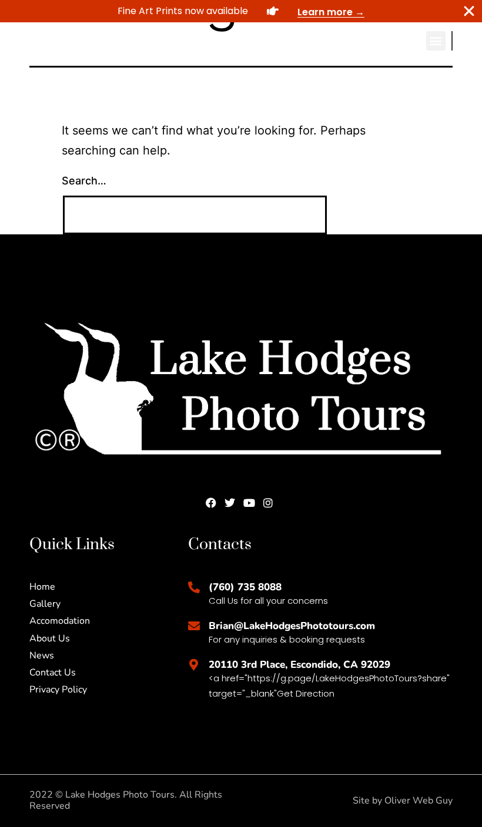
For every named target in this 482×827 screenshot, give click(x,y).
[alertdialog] (241, 11)
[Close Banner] (469, 11)
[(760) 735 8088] (194, 587)
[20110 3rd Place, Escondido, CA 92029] (194, 665)
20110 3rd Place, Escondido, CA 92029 (299, 664)
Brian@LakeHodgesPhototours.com (292, 626)
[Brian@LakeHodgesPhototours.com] (194, 626)
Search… (84, 180)
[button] (436, 41)
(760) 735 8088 (245, 587)
